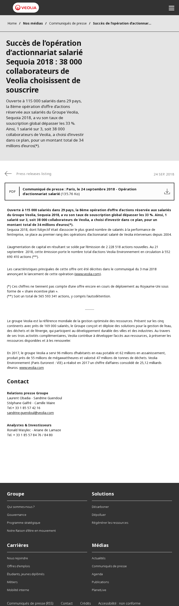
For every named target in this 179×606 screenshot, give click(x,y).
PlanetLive (99, 590)
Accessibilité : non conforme (119, 603)
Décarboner (100, 507)
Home (12, 23)
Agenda (97, 574)
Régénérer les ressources (110, 522)
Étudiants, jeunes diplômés (25, 574)
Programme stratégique (23, 522)
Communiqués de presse (68, 23)
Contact (67, 603)
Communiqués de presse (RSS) (30, 603)
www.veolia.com (87, 274)
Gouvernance (16, 515)
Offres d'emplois (18, 566)
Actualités (98, 558)
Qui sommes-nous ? (20, 507)
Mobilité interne (18, 590)
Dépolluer (99, 515)
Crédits (85, 603)
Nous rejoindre (17, 558)
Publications (100, 582)
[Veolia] (26, 7)
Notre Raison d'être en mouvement (31, 530)
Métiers (12, 582)
